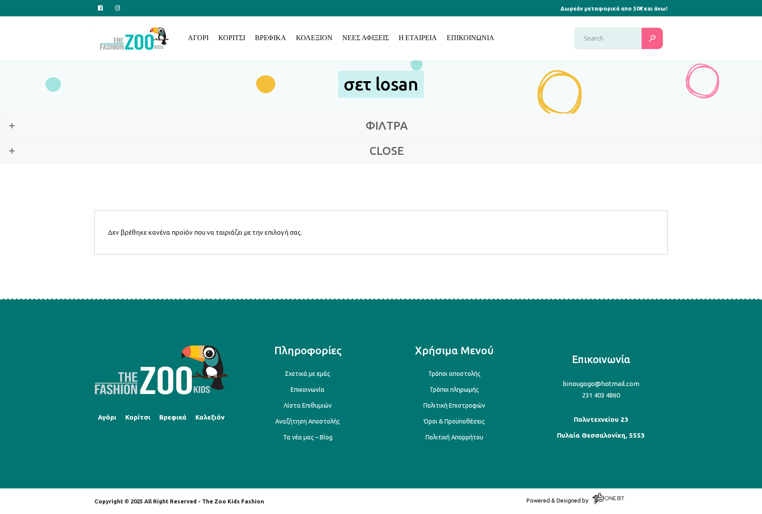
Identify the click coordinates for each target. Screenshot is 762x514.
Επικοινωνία (308, 389)
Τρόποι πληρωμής (454, 389)
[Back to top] (161, 393)
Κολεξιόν (209, 417)
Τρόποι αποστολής (454, 373)
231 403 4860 (601, 395)
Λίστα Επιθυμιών (308, 405)
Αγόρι (107, 417)
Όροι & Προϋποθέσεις (454, 421)
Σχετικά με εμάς (307, 373)
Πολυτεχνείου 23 (601, 419)
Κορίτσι (137, 417)
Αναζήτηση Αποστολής (307, 421)
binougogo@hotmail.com (601, 383)
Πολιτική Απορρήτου (454, 437)
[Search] (652, 38)
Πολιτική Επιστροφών (454, 405)
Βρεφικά (173, 417)
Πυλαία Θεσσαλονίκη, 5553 (601, 435)
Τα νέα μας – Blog (307, 437)
